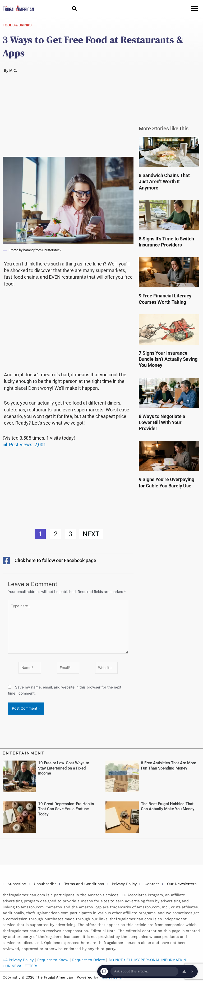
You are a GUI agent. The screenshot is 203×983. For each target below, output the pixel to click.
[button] (74, 8)
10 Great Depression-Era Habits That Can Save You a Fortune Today (66, 808)
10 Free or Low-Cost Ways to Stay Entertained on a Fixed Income (63, 768)
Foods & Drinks (17, 25)
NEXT (91, 534)
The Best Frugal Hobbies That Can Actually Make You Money (167, 806)
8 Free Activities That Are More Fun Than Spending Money (168, 766)
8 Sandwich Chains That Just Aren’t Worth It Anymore (164, 182)
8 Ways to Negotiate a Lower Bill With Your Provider (162, 422)
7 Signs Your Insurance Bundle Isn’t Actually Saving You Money (168, 359)
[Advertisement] (68, 118)
